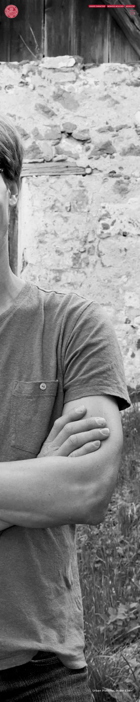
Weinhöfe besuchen (115, 6)
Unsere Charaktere (97, 6)
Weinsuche (130, 6)
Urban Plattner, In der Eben (112, 690)
